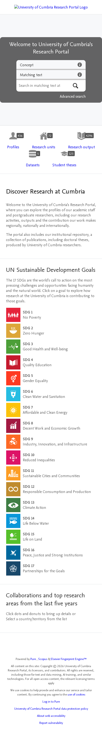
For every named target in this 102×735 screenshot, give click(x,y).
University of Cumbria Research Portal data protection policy (51, 709)
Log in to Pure (51, 702)
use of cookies (76, 694)
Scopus (43, 659)
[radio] (51, 65)
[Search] (75, 86)
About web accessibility (51, 716)
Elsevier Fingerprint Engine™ (69, 659)
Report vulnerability (51, 723)
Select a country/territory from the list (36, 619)
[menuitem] (13, 141)
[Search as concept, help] (79, 64)
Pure (33, 659)
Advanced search (73, 96)
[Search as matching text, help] (79, 74)
